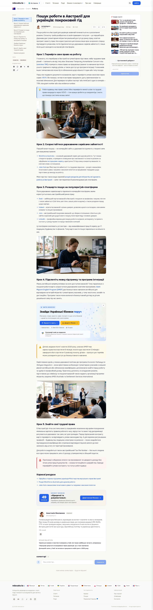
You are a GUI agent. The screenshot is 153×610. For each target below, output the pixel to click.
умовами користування (68, 316)
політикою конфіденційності (79, 314)
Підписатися (76, 321)
